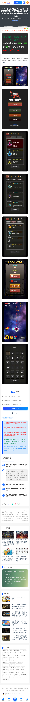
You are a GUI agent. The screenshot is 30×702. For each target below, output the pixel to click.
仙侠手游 (5, 657)
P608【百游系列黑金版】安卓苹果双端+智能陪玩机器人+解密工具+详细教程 (19, 606)
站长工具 (5, 674)
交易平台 (10, 655)
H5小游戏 (23, 650)
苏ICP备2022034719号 (18, 690)
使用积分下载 (15, 408)
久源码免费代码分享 (8, 446)
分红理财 (5, 660)
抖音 (18, 667)
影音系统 (5, 667)
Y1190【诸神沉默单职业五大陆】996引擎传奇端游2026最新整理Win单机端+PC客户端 (19, 638)
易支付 (17, 669)
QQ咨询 (15, 413)
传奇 (12, 657)
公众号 (17, 657)
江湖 (17, 672)
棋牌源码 (11, 672)
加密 (12, 660)
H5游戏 (5, 417)
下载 (21, 652)
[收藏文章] (9, 504)
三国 (16, 652)
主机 (4, 655)
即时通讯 (12, 662)
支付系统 (5, 669)
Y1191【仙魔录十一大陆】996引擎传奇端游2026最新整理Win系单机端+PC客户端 (19, 630)
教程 (4, 62)
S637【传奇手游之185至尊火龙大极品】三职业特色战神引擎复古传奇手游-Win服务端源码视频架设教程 (8, 542)
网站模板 (23, 674)
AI (11, 650)
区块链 (18, 660)
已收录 (15, 20)
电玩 (22, 672)
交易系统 (22, 655)
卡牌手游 (5, 662)
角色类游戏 (6, 679)
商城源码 (19, 662)
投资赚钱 (12, 667)
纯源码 (17, 674)
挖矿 (23, 667)
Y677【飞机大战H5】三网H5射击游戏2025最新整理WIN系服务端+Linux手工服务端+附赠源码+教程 (15, 448)
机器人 (5, 672)
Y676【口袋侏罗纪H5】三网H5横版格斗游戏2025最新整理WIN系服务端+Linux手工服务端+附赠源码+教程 (8, 516)
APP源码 (16, 650)
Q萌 (11, 652)
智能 (22, 669)
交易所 (16, 655)
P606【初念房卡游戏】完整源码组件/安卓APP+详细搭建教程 (19, 623)
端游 (11, 674)
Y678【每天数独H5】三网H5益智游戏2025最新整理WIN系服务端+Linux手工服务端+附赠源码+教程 (22, 516)
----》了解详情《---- (11, 50)
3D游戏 (5, 650)
